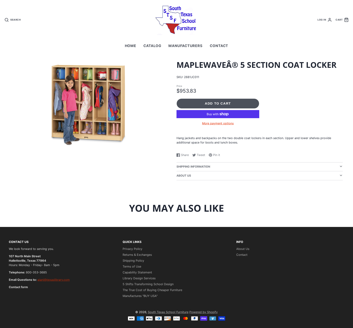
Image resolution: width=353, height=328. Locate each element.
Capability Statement (137, 272)
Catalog (152, 46)
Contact (219, 46)
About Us (242, 249)
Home (130, 46)
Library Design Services (139, 278)
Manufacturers (185, 46)
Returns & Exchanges (137, 255)
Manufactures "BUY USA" (140, 296)
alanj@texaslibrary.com (54, 280)
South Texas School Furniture (168, 312)
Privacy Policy (132, 249)
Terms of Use (132, 266)
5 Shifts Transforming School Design (148, 284)
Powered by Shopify (203, 312)
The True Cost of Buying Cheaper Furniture (152, 290)
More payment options (218, 123)
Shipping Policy (133, 260)
